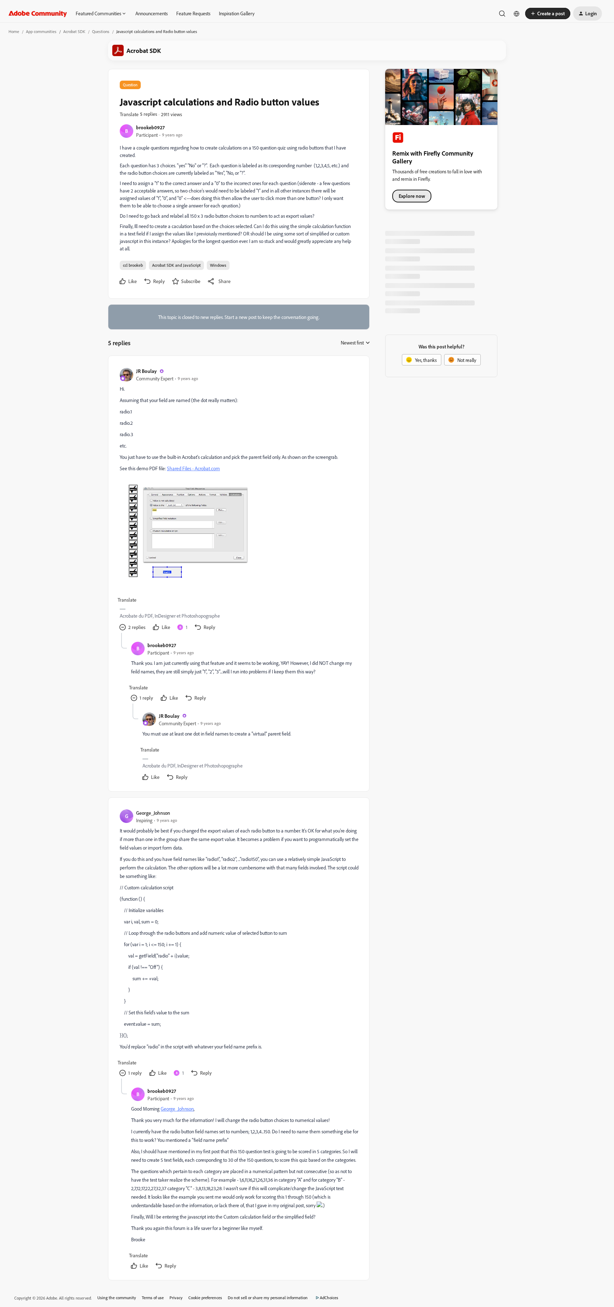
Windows (218, 265)
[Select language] (516, 13)
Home (14, 31)
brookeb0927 (150, 127)
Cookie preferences (205, 1297)
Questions (100, 31)
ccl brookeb (133, 265)
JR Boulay (146, 371)
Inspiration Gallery (236, 13)
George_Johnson (153, 813)
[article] (238, 500)
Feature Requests (193, 13)
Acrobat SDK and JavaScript (176, 265)
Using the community (116, 1297)
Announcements (151, 13)
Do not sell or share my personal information (268, 1297)
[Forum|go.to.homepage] (38, 13)
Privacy (176, 1297)
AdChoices (329, 1297)
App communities (41, 31)
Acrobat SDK (74, 31)
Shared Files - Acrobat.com (193, 468)
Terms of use (153, 1297)
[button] (547, 13)
